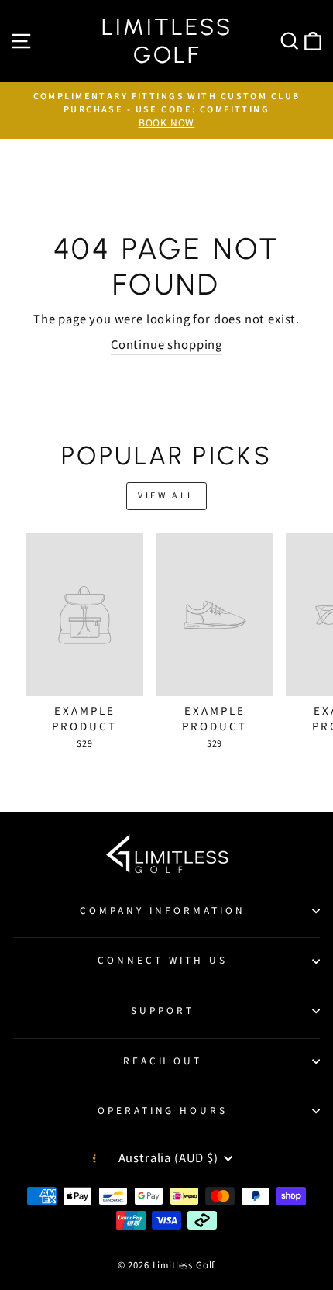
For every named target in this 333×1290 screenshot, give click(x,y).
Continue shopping (166, 345)
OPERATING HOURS (163, 1110)
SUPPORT (162, 1010)
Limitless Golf (166, 41)
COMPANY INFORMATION (162, 910)
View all (166, 495)
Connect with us (163, 960)
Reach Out (163, 1061)
